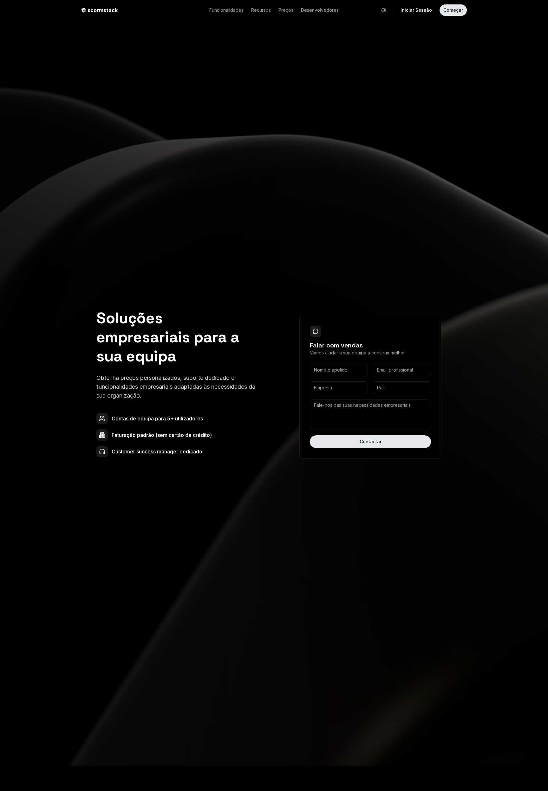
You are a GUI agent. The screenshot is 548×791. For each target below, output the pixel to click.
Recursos (261, 10)
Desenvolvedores (320, 10)
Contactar (371, 441)
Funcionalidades (226, 10)
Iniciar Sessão (416, 10)
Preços (285, 10)
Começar (453, 10)
